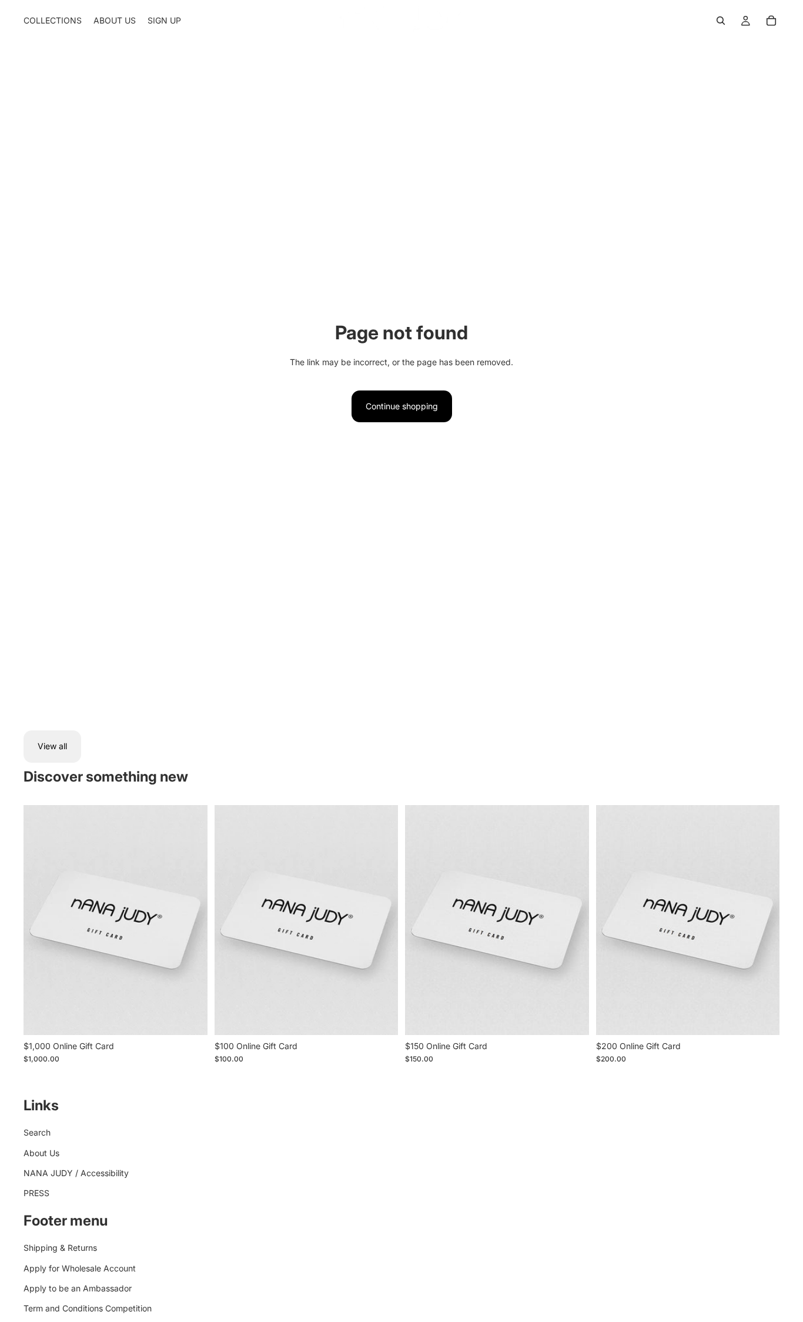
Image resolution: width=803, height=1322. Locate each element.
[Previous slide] (41, 920)
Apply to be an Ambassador (78, 1288)
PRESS (36, 1193)
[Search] (721, 21)
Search (37, 1132)
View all (52, 746)
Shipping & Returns (60, 1248)
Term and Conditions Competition (88, 1308)
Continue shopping (402, 406)
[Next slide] (190, 920)
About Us (41, 1153)
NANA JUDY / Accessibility (76, 1173)
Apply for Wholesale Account (80, 1268)
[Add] (189, 1016)
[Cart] (771, 21)
